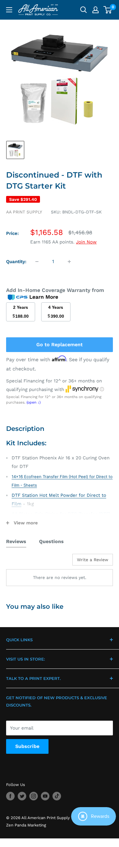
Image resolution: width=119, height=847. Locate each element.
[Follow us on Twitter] (22, 796)
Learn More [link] (43, 297)
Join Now (86, 242)
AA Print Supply (24, 211)
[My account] (95, 9)
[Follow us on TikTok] (56, 796)
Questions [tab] (51, 541)
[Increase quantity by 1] (69, 261)
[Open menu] (9, 9)
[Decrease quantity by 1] (37, 261)
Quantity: (16, 261)
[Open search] (83, 9)
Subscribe (27, 746)
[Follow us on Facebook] (10, 796)
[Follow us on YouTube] (45, 796)
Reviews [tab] (16, 541)
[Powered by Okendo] (21, 561)
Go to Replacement (59, 344)
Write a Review (92, 559)
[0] (108, 9)
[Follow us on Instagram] (33, 796)
